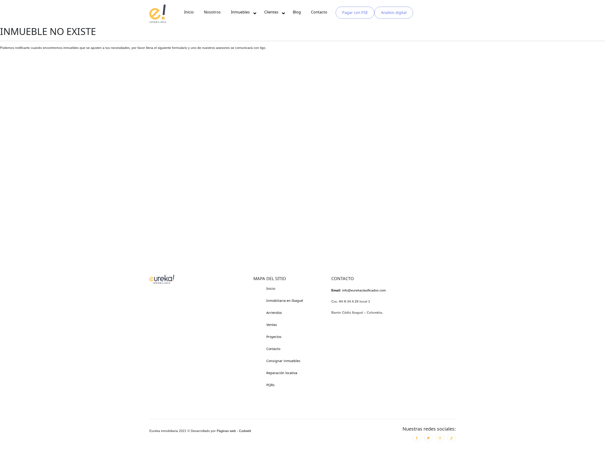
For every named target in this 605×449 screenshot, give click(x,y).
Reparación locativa (281, 373)
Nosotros (212, 12)
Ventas (271, 324)
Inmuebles (240, 12)
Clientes (271, 12)
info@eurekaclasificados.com (358, 290)
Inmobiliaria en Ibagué (284, 300)
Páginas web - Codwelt (234, 431)
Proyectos (273, 336)
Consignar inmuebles (283, 361)
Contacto (319, 12)
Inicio (189, 12)
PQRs (270, 385)
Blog (297, 12)
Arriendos (274, 312)
